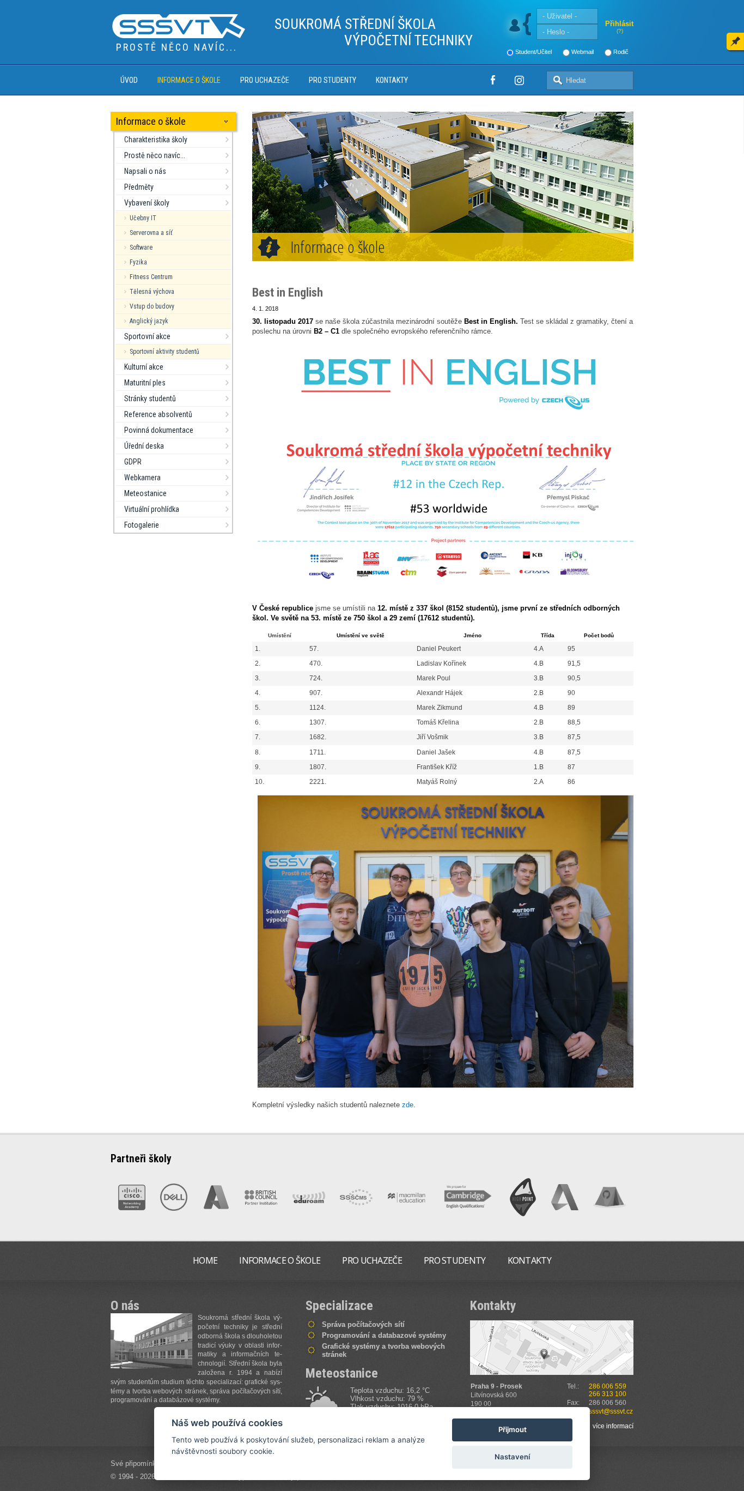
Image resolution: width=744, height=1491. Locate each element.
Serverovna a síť (151, 233)
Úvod (129, 80)
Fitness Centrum (151, 277)
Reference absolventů (158, 414)
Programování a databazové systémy (384, 1335)
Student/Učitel (533, 52)
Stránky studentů (150, 398)
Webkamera (142, 477)
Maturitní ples (145, 382)
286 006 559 (607, 1386)
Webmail (582, 52)
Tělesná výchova (152, 291)
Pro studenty (332, 80)
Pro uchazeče (264, 80)
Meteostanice (145, 493)
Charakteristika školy (155, 139)
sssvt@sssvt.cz (611, 1411)
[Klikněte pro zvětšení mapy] (551, 1347)
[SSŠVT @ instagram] (519, 80)
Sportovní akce (147, 336)
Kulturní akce (143, 367)
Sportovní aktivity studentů (164, 351)
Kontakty (392, 80)
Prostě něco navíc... (154, 155)
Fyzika (138, 262)
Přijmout (512, 1429)
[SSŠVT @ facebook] (493, 80)
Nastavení (512, 1456)
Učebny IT (143, 218)
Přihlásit (619, 24)
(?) (620, 31)
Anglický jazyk (149, 321)
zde (407, 1105)
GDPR (133, 461)
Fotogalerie (141, 525)
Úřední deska (144, 446)
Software (141, 247)
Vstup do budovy (152, 306)
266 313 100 (607, 1394)
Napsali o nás (145, 171)
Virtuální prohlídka (151, 509)
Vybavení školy (146, 202)
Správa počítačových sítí (363, 1324)
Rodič (621, 52)
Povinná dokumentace (158, 430)
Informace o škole (189, 80)
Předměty (139, 187)
